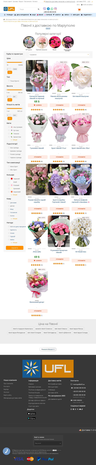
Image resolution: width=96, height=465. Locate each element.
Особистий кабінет (88, 4)
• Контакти (34, 1)
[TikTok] (82, 409)
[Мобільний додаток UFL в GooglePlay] (32, 418)
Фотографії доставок (55, 384)
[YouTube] (80, 409)
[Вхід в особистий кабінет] (81, 4)
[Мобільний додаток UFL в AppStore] (32, 413)
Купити (39, 105)
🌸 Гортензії (48, 15)
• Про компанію (27, 1)
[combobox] (59, 54)
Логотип (6, 392)
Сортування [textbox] (33, 54)
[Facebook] (74, 409)
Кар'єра (6, 389)
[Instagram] (55, 9)
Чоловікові (13, 212)
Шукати (14, 248)
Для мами (13, 203)
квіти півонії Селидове (34, 332)
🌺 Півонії (40, 15)
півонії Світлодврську (50, 332)
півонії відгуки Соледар (81, 332)
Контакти (7, 386)
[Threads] (75, 409)
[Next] (38, 146)
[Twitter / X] (78, 409)
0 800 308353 (77, 400)
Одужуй (12, 236)
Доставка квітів (53, 393)
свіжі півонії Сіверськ (61, 329)
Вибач (12, 240)
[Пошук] (38, 9)
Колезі (12, 216)
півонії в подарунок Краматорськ (23, 329)
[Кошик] (79, 10)
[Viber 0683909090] (44, 9)
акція (34, 15)
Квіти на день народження (18, 226)
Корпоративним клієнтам (36, 403)
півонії (48, 28)
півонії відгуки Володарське (16, 332)
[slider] (6, 62)
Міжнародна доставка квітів (13, 398)
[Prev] (36, 146)
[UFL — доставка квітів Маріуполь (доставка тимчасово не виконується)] (9, 9)
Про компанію (8, 383)
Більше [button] (15, 140)
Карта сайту (7, 395)
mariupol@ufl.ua (79, 384)
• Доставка (15, 1)
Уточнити (59, 105)
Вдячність (13, 230)
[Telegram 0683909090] (48, 9)
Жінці (11, 209)
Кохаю (12, 233)
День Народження (22, 15)
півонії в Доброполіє (65, 332)
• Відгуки (20, 1)
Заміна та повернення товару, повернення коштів (37, 396)
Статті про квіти (33, 406)
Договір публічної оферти (36, 400)
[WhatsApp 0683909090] (52, 9)
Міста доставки (53, 387)
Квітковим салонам (34, 387)
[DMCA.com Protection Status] (57, 450)
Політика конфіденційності (37, 390)
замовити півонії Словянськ (43, 329)
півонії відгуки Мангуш (76, 329)
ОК (10, 72)
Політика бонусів (34, 393)
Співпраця (51, 390)
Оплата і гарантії (7, 1)
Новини (31, 384)
